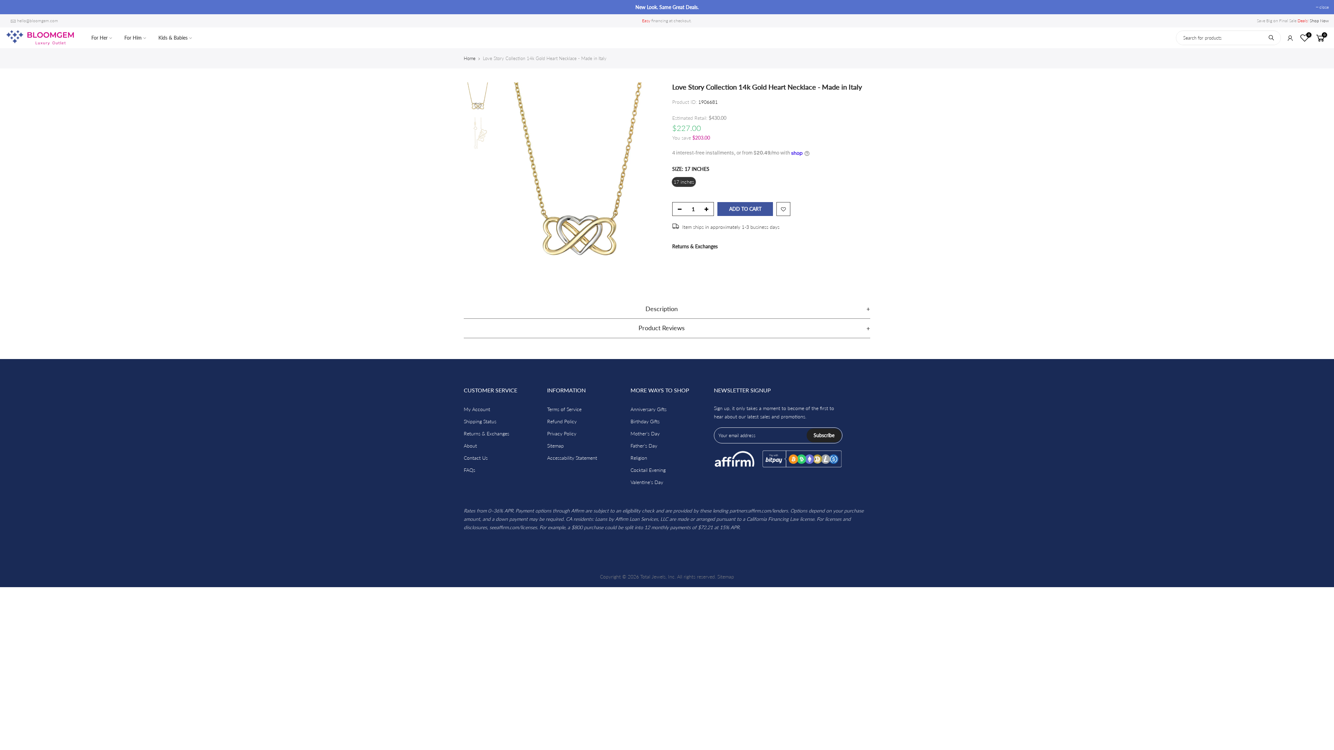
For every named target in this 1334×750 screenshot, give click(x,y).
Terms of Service (564, 409)
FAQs (469, 470)
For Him (133, 38)
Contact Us (476, 458)
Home (470, 58)
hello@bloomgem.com (37, 20)
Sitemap (555, 446)
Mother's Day (645, 433)
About (470, 446)
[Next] (649, 182)
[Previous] (507, 182)
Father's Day (644, 446)
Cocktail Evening (648, 470)
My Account (477, 409)
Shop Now (1319, 20)
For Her (99, 38)
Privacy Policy (561, 433)
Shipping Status (480, 421)
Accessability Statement (572, 458)
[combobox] (1228, 38)
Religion (639, 458)
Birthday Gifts (645, 421)
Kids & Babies (173, 38)
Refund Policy (562, 421)
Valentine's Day (647, 482)
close (13, 7)
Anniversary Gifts (649, 409)
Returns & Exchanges (695, 246)
